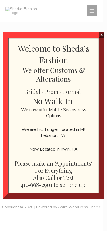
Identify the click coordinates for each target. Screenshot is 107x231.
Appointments (73, 163)
